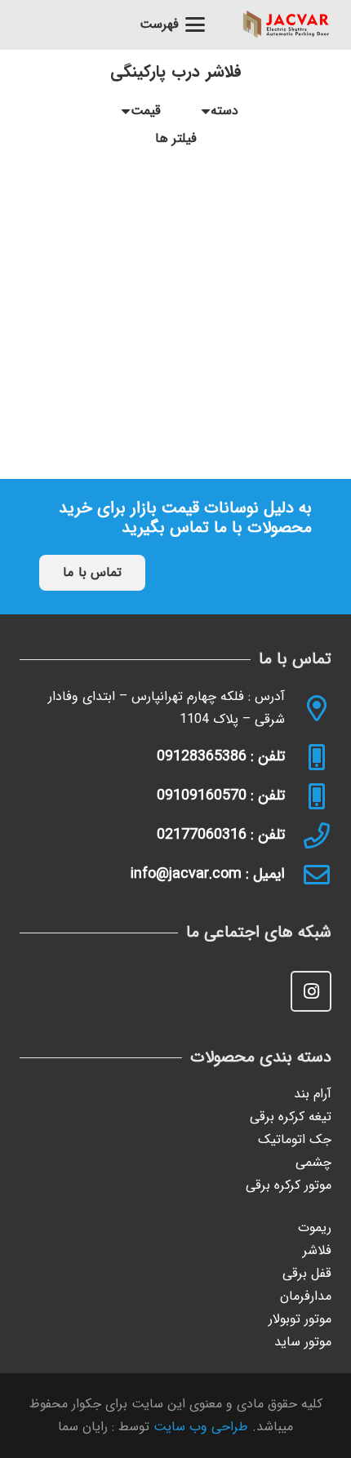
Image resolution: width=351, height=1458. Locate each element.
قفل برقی (306, 1273)
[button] (173, 24)
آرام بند (312, 1094)
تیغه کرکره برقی (290, 1116)
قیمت (146, 110)
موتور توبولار (300, 1319)
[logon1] (286, 24)
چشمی (313, 1162)
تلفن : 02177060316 (221, 834)
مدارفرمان (305, 1296)
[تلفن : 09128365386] (308, 757)
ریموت (314, 1227)
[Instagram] (311, 991)
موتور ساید (302, 1342)
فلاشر (317, 1250)
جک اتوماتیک (294, 1139)
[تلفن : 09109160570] (308, 796)
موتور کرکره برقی (288, 1185)
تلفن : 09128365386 (221, 756)
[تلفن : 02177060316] (308, 835)
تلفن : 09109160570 (221, 795)
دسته (224, 110)
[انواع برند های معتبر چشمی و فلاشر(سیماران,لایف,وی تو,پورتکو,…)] (175, 260)
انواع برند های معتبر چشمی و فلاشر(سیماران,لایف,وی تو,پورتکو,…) (175, 388)
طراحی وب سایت (200, 1426)
